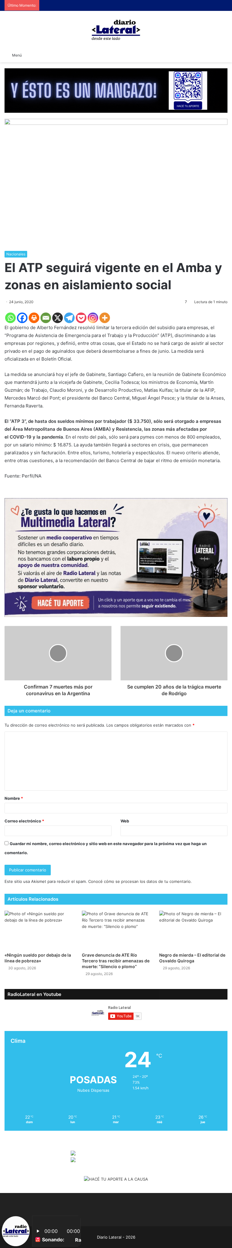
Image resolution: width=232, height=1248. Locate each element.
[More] (104, 318)
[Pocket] (81, 318)
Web (125, 820)
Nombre (14, 798)
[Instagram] (93, 318)
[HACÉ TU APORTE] (116, 557)
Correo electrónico (24, 820)
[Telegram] (69, 318)
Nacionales (15, 254)
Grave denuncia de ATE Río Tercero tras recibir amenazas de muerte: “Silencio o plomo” (116, 960)
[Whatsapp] (10, 318)
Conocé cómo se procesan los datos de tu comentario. (140, 881)
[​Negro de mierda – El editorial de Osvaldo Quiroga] (193, 930)
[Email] (45, 318)
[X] (57, 318)
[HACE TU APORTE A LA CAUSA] (116, 90)
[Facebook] (22, 318)
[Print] (34, 318)
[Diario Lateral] (116, 29)
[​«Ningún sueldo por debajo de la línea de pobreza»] (39, 930)
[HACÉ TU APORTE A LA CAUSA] (116, 1179)
